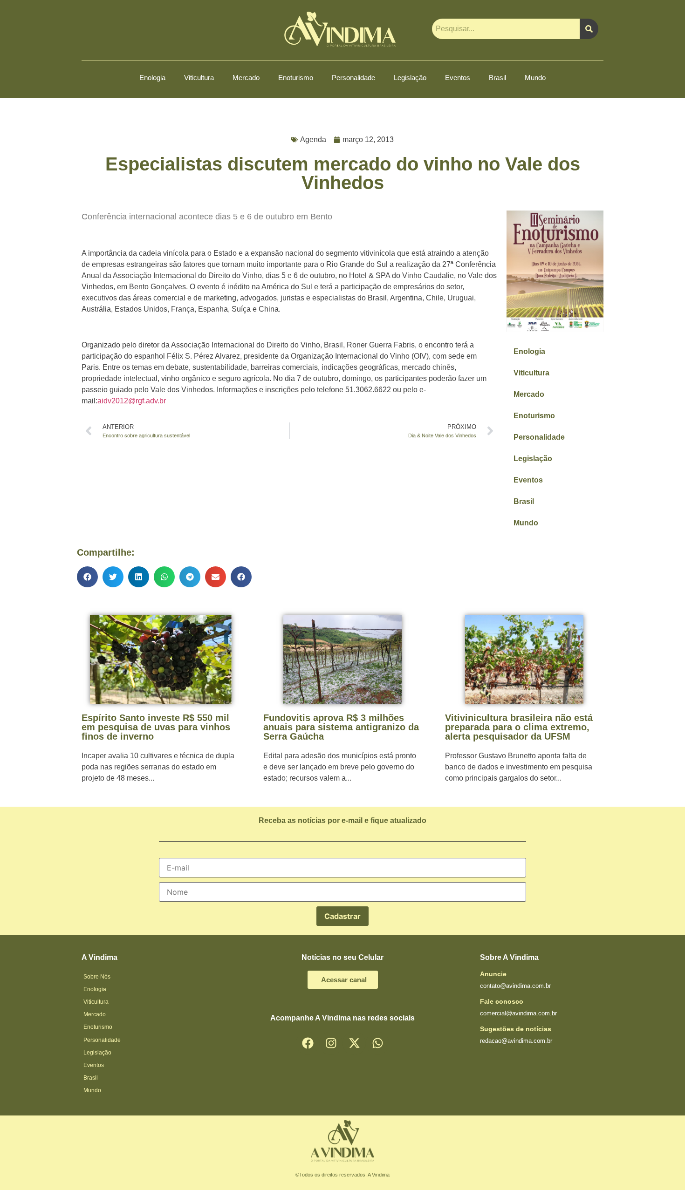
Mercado (246, 78)
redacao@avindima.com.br (516, 1040)
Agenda (313, 139)
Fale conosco (501, 1001)
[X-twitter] (354, 1043)
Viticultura (199, 78)
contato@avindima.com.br (515, 985)
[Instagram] (330, 1043)
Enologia (152, 78)
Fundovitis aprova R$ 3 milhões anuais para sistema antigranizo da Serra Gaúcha (341, 727)
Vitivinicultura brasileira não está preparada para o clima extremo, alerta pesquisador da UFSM (519, 727)
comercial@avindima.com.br (518, 1013)
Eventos (457, 78)
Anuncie (493, 974)
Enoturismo (295, 78)
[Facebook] (307, 1043)
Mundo (535, 78)
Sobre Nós (96, 976)
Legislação (410, 78)
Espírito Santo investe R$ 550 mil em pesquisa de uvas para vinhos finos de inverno (156, 727)
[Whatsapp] (377, 1043)
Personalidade (353, 78)
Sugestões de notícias (515, 1029)
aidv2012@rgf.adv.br (131, 401)
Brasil (497, 78)
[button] (87, 576)
